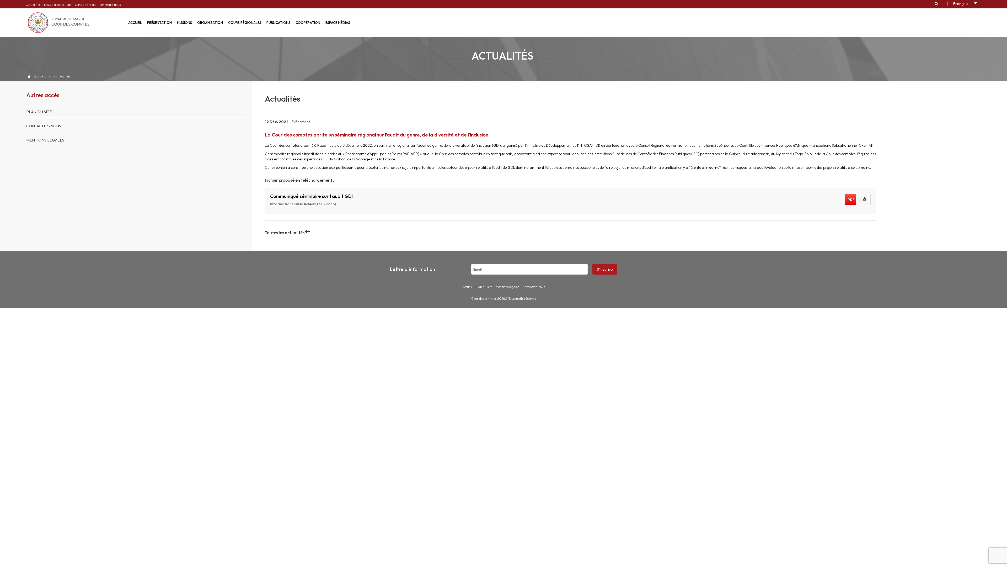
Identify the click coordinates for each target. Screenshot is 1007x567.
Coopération (308, 22)
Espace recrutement (57, 4)
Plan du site (39, 111)
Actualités (33, 4)
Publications (278, 22)
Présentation (159, 22)
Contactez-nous (110, 4)
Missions (184, 22)
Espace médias (337, 22)
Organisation (210, 22)
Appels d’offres (85, 4)
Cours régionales (244, 22)
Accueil (135, 22)
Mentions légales (45, 140)
